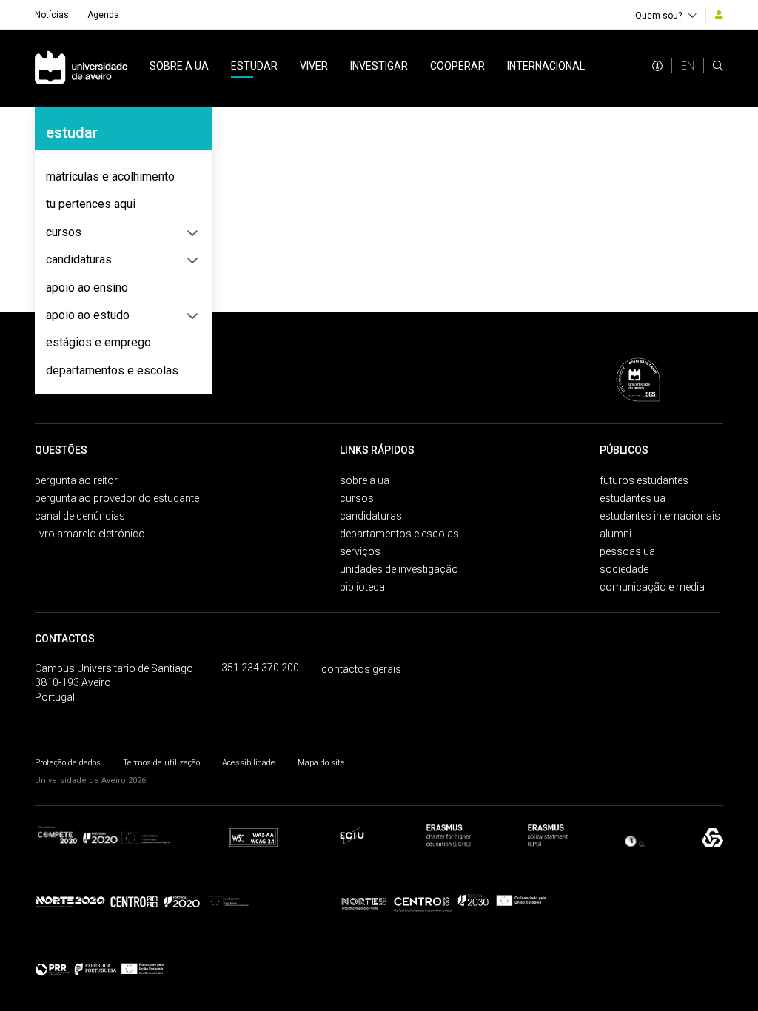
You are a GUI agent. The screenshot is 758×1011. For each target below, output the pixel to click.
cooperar (457, 66)
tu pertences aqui (90, 204)
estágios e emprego (98, 342)
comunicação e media (652, 587)
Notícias (52, 15)
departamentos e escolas (112, 370)
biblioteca (362, 587)
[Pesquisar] (718, 66)
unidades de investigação (399, 569)
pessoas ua (627, 551)
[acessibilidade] (657, 66)
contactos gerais (361, 669)
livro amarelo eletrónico (90, 534)
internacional (546, 66)
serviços (360, 551)
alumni (615, 534)
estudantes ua (632, 498)
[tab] (123, 177)
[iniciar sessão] (719, 14)
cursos (63, 232)
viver (314, 66)
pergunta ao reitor (76, 480)
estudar (254, 66)
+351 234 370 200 (257, 668)
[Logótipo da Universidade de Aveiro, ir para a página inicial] (81, 68)
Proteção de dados (68, 763)
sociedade (624, 569)
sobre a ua (179, 66)
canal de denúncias (80, 516)
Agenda (103, 15)
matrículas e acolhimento (110, 176)
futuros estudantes (644, 480)
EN (687, 66)
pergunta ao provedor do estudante (117, 498)
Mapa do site (321, 763)
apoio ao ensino (87, 288)
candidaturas (79, 259)
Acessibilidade (248, 763)
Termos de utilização (161, 763)
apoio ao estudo (88, 315)
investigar (379, 66)
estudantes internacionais (660, 516)
